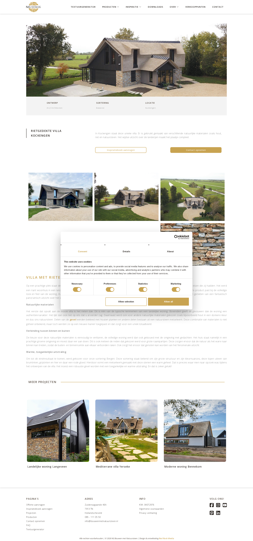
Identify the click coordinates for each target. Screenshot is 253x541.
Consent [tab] (82, 251)
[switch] (110, 289)
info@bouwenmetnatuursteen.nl (101, 521)
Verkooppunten (195, 6)
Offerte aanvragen (35, 504)
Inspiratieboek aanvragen (121, 150)
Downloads (155, 6)
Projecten (31, 513)
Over (173, 6)
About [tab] (170, 251)
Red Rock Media (166, 538)
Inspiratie (132, 6)
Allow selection (126, 301)
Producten (109, 6)
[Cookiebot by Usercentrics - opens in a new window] (176, 237)
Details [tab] (126, 251)
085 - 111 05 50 (93, 517)
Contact (218, 6)
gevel (73, 319)
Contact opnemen (196, 150)
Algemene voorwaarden (151, 508)
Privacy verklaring (148, 513)
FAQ (28, 525)
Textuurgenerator (83, 6)
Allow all (168, 301)
